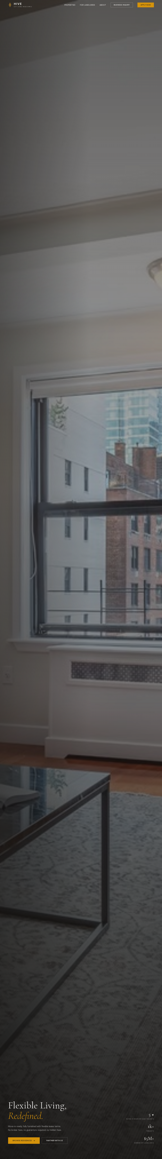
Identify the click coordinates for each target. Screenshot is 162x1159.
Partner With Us (54, 1140)
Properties (70, 5)
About (103, 5)
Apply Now (146, 5)
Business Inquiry (122, 5)
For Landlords (87, 5)
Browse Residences (22, 1140)
